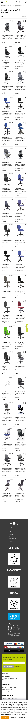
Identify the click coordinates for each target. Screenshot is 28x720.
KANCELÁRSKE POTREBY (6, 5)
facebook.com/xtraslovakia (9, 698)
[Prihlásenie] (22, 1)
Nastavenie (14, 717)
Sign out (18, 670)
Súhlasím (5, 717)
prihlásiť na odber (8, 666)
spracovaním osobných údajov (9, 670)
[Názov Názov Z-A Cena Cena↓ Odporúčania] (22, 16)
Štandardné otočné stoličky (13, 7)
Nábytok (15, 5)
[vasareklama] (8, 2)
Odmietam (22, 717)
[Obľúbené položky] (19, 1)
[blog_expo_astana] (14, 629)
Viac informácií (21, 714)
